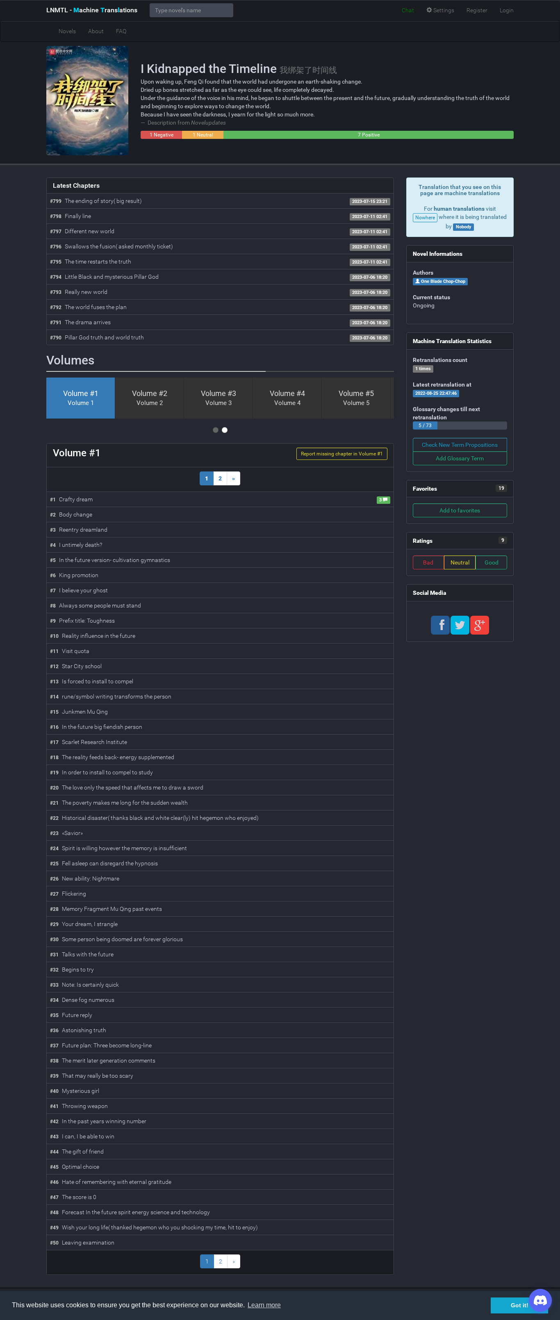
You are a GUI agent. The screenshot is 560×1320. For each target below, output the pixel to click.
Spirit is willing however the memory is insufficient (118, 848)
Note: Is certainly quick (84, 984)
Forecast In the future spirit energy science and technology (130, 1212)
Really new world (78, 292)
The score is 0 (73, 1197)
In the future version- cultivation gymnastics (110, 560)
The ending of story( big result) (96, 201)
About (96, 31)
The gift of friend (77, 1151)
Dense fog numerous (82, 1000)
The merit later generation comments (102, 1060)
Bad (428, 562)
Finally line (70, 216)
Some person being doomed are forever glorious (116, 939)
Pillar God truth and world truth (97, 337)
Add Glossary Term (460, 458)
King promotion (74, 575)
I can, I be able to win (82, 1136)
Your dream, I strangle (84, 924)
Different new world (82, 231)
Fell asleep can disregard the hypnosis (104, 863)
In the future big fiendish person (96, 727)
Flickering (68, 893)
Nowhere (425, 218)
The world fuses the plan (88, 307)
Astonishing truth (78, 1030)
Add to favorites (459, 510)
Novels (67, 31)
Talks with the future (82, 954)
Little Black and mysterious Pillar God (104, 276)
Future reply (71, 1015)
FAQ (121, 31)
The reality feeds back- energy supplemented (112, 757)
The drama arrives (80, 322)
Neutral (460, 562)
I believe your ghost (79, 590)
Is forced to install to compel (91, 681)
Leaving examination (82, 1242)
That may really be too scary (91, 1075)
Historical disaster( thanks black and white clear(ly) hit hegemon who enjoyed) (154, 818)
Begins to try (72, 969)
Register (477, 10)
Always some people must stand (95, 605)
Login (507, 10)
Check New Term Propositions (460, 445)
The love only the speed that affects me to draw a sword (126, 787)
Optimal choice (74, 1166)
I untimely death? (76, 545)
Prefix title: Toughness (82, 620)
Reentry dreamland (78, 529)
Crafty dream (71, 499)
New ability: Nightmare (84, 878)
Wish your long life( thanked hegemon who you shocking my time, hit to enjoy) (154, 1227)
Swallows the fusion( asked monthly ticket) (111, 246)
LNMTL (91, 10)
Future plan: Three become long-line (101, 1045)
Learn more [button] (264, 1305)
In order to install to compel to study (101, 772)
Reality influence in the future (92, 636)
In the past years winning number (98, 1121)
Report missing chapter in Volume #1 (342, 454)
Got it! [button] (519, 1305)
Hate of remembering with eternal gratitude (110, 1182)
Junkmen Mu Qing (79, 711)
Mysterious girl (74, 1091)
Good (492, 562)
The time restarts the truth (90, 261)
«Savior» (66, 833)
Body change (71, 514)
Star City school (76, 666)
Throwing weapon (79, 1106)
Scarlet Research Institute (88, 742)
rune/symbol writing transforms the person (110, 696)
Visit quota (69, 651)
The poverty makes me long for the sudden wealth (119, 802)
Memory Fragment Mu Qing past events (106, 909)
